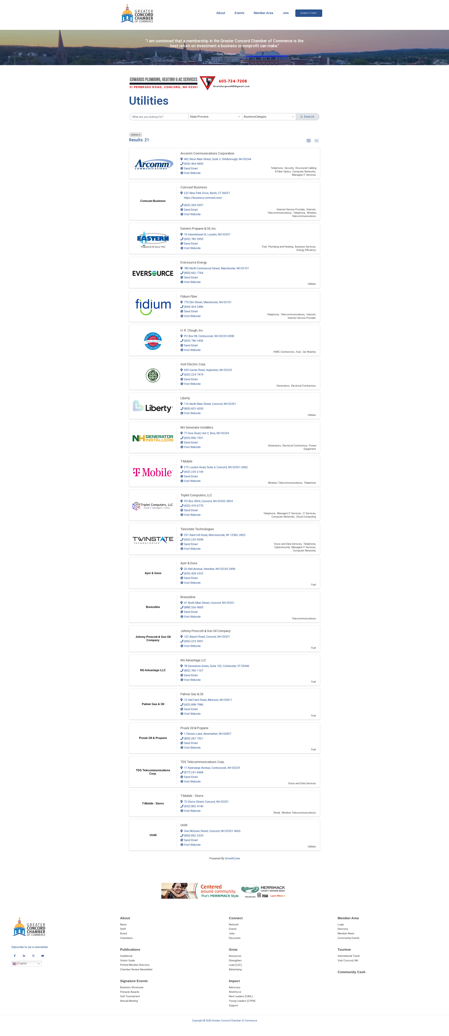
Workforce (235, 992)
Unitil (183, 825)
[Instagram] (33, 955)
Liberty (185, 398)
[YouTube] (42, 955)
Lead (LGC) (235, 964)
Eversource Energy (193, 262)
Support (233, 1005)
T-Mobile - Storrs (191, 796)
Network (234, 924)
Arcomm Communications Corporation (207, 153)
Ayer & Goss (188, 563)
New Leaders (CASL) (241, 996)
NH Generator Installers (196, 427)
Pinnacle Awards (129, 992)
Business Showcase (131, 987)
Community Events (348, 938)
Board (123, 933)
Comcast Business (193, 187)
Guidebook (126, 956)
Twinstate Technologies (197, 529)
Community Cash (352, 972)
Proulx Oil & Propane (194, 728)
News (123, 924)
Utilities (134, 135)
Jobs (232, 933)
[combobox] (215, 116)
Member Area (263, 13)
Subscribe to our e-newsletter (29, 947)
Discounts (234, 938)
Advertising (235, 969)
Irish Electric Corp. (193, 364)
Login (341, 924)
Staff (123, 928)
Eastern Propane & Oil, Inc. (198, 228)
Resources (235, 956)
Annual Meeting (129, 1000)
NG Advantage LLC (193, 660)
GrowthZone (232, 858)
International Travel (349, 956)
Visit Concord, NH (348, 960)
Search (309, 116)
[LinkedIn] (24, 955)
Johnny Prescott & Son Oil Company (205, 631)
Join (286, 13)
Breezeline (187, 597)
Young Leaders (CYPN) (242, 1000)
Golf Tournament (130, 996)
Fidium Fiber (188, 296)
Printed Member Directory (134, 964)
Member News (346, 933)
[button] (308, 13)
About (220, 13)
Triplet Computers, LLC (196, 495)
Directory (343, 928)
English (22, 963)
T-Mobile (186, 461)
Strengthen (235, 960)
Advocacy (234, 987)
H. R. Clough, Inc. (192, 330)
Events (239, 13)
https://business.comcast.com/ (203, 197)
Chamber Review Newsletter (136, 969)
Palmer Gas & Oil (191, 694)
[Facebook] (14, 955)
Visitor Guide (127, 960)
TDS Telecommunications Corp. (202, 762)
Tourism (344, 949)
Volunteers (126, 938)
